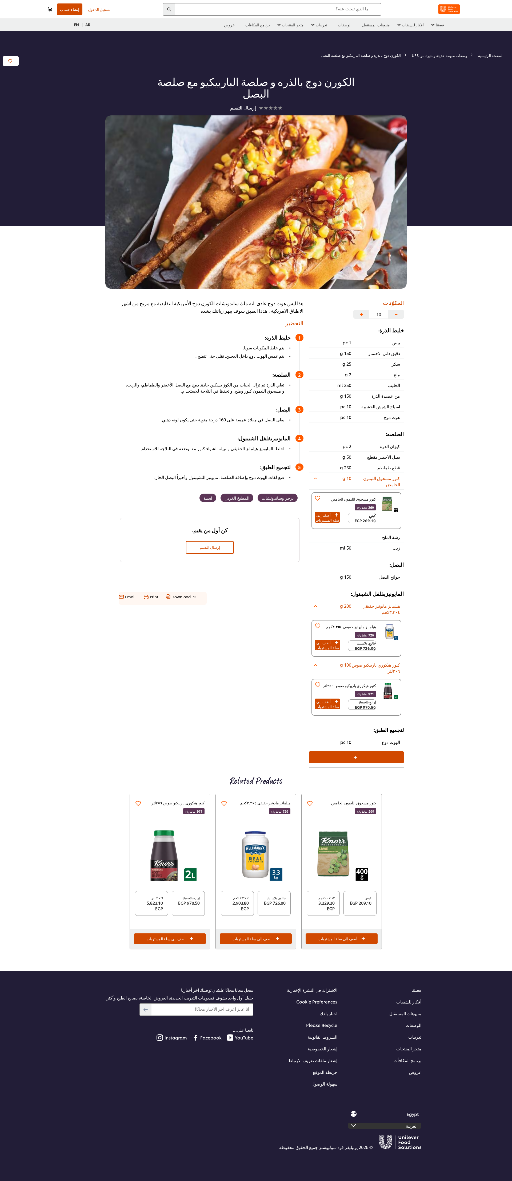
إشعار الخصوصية (322, 1048)
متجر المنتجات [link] (293, 24)
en (76, 24)
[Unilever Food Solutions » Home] (449, 9)
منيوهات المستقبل (405, 1013)
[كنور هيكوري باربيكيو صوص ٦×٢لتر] (170, 854)
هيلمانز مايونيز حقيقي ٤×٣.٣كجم (265, 802)
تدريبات (414, 1037)
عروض (415, 1072)
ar (87, 24)
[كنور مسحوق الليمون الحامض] (389, 503)
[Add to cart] (49, 9)
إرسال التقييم (210, 547)
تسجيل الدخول (99, 9)
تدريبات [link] (321, 24)
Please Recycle (321, 1025)
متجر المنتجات (408, 1048)
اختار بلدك (328, 1013)
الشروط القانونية (322, 1037)
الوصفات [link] (344, 24)
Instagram (176, 1037)
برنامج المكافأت (407, 1060)
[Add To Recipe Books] (11, 61)
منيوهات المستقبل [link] (376, 24)
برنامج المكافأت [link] (257, 24)
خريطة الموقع (325, 1072)
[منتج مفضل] (318, 498)
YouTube (244, 1037)
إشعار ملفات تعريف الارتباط (312, 1060)
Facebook (211, 1037)
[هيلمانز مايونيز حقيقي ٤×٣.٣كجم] (255, 854)
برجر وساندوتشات (278, 498)
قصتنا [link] (440, 24)
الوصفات (413, 1025)
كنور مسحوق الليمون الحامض (353, 498)
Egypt (413, 1114)
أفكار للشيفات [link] (413, 24)
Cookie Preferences (316, 1001)
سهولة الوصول (324, 1084)
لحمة (207, 498)
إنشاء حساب (69, 9)
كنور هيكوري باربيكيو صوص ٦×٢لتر (178, 802)
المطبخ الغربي (237, 498)
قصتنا (416, 990)
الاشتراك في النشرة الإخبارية (312, 990)
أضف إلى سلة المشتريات (327, 517)
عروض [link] (229, 24)
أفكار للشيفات (408, 1001)
